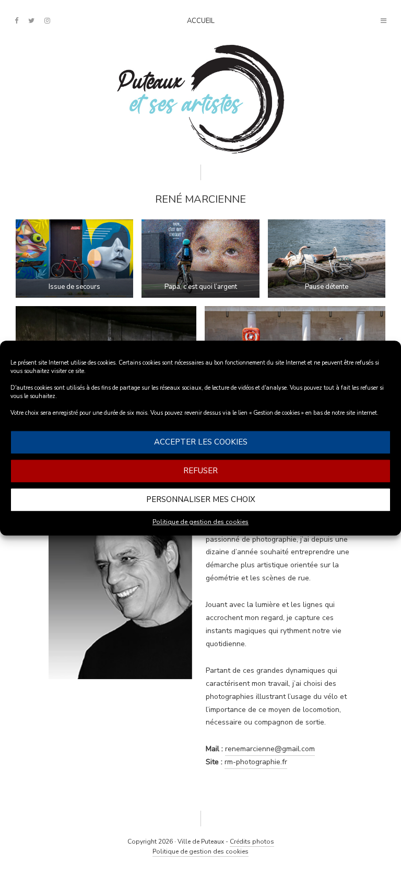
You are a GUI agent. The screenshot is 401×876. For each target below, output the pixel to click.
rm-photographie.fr (256, 762)
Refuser (200, 470)
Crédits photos (252, 841)
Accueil (201, 21)
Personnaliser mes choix (200, 499)
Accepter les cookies (200, 442)
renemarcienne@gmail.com (270, 749)
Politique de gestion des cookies (200, 522)
